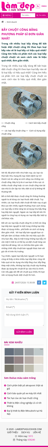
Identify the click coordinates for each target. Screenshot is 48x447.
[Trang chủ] (2, 22)
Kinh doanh (12, 22)
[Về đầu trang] (44, 179)
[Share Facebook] (39, 282)
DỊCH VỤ (25, 432)
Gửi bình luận (24, 331)
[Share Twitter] (44, 282)
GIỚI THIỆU (12, 432)
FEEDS (44, 6)
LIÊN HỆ (37, 432)
